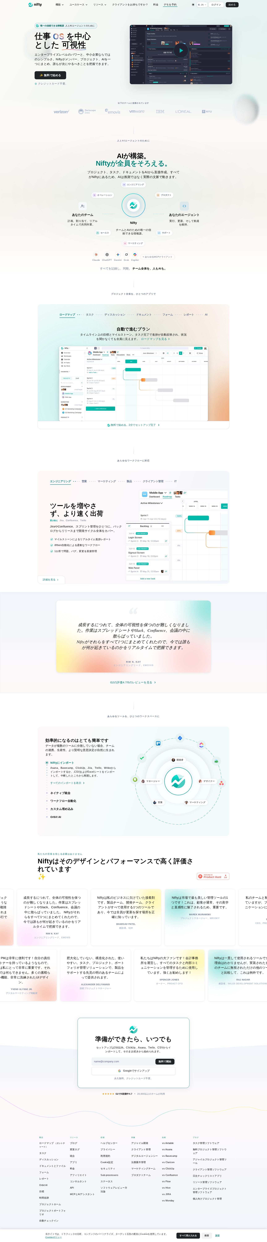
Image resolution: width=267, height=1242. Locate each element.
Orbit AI (43, 1185)
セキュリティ (108, 1168)
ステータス (107, 1181)
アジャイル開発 (139, 1143)
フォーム (44, 1172)
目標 (41, 1191)
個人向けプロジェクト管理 (207, 1198)
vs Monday (168, 1200)
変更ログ (75, 1149)
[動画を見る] (181, 50)
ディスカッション (49, 1159)
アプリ (73, 1162)
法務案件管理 (138, 1162)
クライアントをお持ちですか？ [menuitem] (130, 4)
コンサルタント (78, 1181)
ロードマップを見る (154, 339)
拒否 (207, 1235)
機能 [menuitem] (58, 4)
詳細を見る (49, 579)
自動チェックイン (49, 1220)
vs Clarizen (168, 1162)
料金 (72, 1168)
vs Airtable (168, 1143)
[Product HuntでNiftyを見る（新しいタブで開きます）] (213, 876)
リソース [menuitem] (98, 4)
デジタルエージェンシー (144, 1156)
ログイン (216, 4)
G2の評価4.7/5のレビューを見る (131, 682)
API (72, 1187)
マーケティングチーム (143, 1168)
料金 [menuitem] (155, 4)
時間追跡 (44, 1197)
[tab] (72, 315)
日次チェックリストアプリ (207, 1175)
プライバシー (108, 1149)
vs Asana (167, 1149)
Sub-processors (109, 1175)
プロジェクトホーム (50, 1204)
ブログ (73, 1143)
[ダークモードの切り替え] (193, 4)
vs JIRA (166, 1194)
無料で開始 (165, 1061)
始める (232, 4)
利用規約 (105, 1156)
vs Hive (166, 1187)
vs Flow (166, 1181)
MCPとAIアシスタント (82, 1194)
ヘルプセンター (109, 1143)
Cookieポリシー (53, 1237)
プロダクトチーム (141, 1175)
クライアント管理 (141, 1149)
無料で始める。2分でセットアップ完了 (133, 425)
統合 (72, 1156)
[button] (83, 763)
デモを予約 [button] (170, 4)
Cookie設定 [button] (107, 1162)
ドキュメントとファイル (52, 1166)
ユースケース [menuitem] (77, 4)
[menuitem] (53, 1145)
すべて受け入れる (188, 1235)
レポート (44, 1178)
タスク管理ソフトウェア (206, 1143)
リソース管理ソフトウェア (207, 1182)
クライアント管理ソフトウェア (210, 1169)
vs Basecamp (169, 1156)
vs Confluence (170, 1175)
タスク (43, 1153)
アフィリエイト (78, 1175)
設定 (217, 1235)
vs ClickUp (168, 1168)
